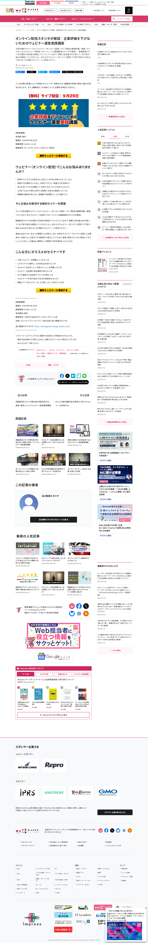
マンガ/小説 (102, 876)
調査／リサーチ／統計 (109, 24)
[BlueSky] (72, 613)
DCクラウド (102, 2)
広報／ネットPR (22, 889)
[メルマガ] (72, 606)
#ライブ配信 (40, 353)
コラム (78, 876)
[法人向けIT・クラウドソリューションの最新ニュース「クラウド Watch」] (63, 915)
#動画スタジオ (52, 353)
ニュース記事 (126, 873)
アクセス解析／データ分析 (64, 24)
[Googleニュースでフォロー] (124, 830)
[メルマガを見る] (100, 830)
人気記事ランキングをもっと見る (117, 237)
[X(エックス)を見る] (112, 830)
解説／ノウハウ (81, 869)
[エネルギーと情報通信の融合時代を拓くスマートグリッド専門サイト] (103, 915)
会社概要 (81, 845)
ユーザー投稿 (30, 30)
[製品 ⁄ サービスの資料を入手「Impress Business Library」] (63, 923)
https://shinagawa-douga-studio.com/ (52, 326)
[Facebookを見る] (106, 830)
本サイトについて (27, 842)
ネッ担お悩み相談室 (51, 612)
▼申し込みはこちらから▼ (116, 920)
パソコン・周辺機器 (81, 674)
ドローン (91, 4)
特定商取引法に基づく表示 (58, 845)
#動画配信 (63, 353)
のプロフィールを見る (53, 519)
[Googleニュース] (79, 613)
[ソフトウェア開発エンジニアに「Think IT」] (83, 908)
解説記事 (124, 869)
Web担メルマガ (66, 10)
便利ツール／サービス (84, 880)
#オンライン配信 (73, 350)
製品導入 (71, 3)
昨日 (103, 136)
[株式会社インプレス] (32, 919)
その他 (57, 893)
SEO (18, 24)
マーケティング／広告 (31, 24)
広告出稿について (114, 10)
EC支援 (103, 4)
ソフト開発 (90, 2)
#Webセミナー (42, 350)
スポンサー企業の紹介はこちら (115, 812)
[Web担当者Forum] (27, 831)
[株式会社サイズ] (81, 793)
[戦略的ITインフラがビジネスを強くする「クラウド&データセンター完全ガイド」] (63, 908)
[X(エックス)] (86, 606)
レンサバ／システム (61, 885)
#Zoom (52, 350)
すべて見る (117, 650)
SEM (37, 893)
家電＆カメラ (63, 674)
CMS (96, 24)
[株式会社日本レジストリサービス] (27, 793)
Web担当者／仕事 (127, 24)
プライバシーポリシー (28, 845)
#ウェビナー (60, 350)
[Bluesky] (118, 830)
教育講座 (97, 4)
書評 (99, 873)
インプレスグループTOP (113, 845)
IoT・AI (96, 2)
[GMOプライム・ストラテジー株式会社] (108, 793)
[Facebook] (79, 606)
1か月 (127, 136)
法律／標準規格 (22, 885)
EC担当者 (57, 3)
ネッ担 (40, 612)
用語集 (124, 880)
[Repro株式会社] (54, 765)
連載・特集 (78, 10)
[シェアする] (62, 376)
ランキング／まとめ (83, 884)
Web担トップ (19, 30)
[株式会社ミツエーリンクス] (27, 765)
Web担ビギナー (50, 10)
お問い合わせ (82, 842)
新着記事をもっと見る (117, 116)
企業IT (84, 2)
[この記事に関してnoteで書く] (79, 376)
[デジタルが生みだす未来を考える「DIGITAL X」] (83, 923)
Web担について (99, 10)
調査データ (80, 873)
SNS (49, 24)
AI (43, 24)
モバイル (58, 889)
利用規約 (109, 842)
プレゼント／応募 (127, 876)
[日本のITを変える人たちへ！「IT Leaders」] (83, 915)
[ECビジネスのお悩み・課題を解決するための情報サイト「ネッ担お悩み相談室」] (63, 930)
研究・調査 (110, 2)
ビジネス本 (44, 674)
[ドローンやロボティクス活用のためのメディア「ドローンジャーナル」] (103, 923)
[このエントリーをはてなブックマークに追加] (73, 376)
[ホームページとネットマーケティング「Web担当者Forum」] (103, 908)
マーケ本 (25, 674)
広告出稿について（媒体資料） (59, 842)
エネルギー (85, 4)
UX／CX (38, 885)
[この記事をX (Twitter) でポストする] (67, 376)
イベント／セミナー (104, 880)
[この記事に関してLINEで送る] (84, 376)
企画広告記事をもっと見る (116, 422)
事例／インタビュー (104, 869)
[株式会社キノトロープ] (54, 793)
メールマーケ (21, 893)
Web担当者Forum (27, 10)
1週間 (115, 136)
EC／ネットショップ (42, 889)
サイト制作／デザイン (83, 24)
